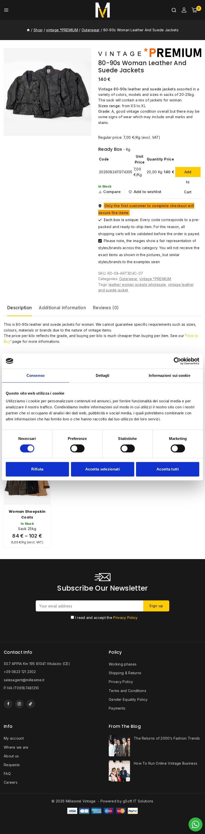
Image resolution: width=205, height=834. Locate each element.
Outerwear (128, 279)
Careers (11, 782)
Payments (117, 708)
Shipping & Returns (125, 673)
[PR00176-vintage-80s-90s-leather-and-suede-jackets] (47, 92)
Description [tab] (19, 307)
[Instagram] (19, 704)
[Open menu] (6, 10)
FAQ (7, 773)
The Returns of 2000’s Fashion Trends (167, 738)
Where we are (16, 747)
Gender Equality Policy (128, 699)
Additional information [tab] (62, 307)
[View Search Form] (173, 10)
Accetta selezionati (102, 469)
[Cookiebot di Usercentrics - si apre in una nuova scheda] (177, 361)
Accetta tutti (167, 469)
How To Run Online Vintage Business (165, 763)
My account (14, 738)
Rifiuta (37, 469)
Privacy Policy (125, 617)
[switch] (77, 448)
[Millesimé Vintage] (103, 10)
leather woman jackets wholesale (137, 284)
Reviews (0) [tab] (106, 307)
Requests (12, 765)
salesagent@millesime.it (24, 680)
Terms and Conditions (127, 691)
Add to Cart (188, 173)
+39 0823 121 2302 (20, 672)
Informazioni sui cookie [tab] (169, 375)
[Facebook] (8, 704)
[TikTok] (30, 704)
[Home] (28, 30)
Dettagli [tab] (103, 375)
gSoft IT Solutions (138, 801)
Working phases (122, 664)
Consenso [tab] (35, 375)
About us (11, 756)
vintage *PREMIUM (155, 279)
